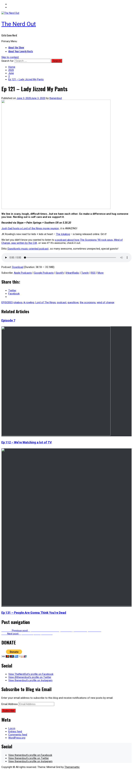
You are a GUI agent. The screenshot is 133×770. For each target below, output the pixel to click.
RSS (93, 272)
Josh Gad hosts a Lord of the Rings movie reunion (30, 228)
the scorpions (88, 302)
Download (17, 267)
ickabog (18, 302)
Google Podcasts (44, 272)
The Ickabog (63, 234)
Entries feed (15, 731)
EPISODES (7, 302)
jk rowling (29, 302)
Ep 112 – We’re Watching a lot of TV (26, 442)
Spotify (60, 272)
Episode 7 (8, 320)
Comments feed (17, 734)
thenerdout (55, 98)
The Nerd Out (18, 23)
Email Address (9, 704)
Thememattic (72, 767)
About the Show (16, 47)
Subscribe (8, 710)
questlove (73, 302)
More (101, 272)
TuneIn (85, 272)
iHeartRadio (72, 272)
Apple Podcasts (23, 272)
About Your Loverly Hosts (20, 51)
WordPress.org (16, 737)
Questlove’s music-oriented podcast (27, 248)
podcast (61, 302)
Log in (11, 728)
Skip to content (10, 57)
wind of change (105, 302)
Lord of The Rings (45, 302)
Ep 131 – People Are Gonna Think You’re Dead (33, 612)
